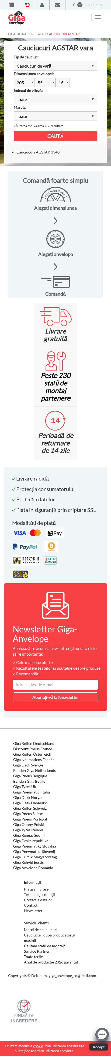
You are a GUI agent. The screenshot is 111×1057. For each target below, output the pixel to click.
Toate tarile (33, 956)
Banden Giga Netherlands (34, 770)
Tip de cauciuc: (26, 57)
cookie (38, 1046)
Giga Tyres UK (25, 786)
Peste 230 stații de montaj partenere (56, 386)
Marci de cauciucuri (40, 929)
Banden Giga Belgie (29, 781)
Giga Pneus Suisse (28, 813)
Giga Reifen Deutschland (33, 743)
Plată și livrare (36, 889)
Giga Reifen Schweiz (30, 808)
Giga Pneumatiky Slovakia (34, 846)
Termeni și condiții (39, 894)
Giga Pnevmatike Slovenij (34, 851)
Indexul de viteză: (28, 90)
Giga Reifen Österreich (32, 754)
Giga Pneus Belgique (30, 775)
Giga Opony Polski (28, 824)
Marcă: (20, 107)
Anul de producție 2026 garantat (51, 962)
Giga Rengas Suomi (29, 835)
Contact (30, 905)
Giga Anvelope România (33, 867)
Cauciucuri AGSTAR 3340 (38, 152)
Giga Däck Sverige (28, 765)
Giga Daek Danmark (30, 803)
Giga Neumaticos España (33, 759)
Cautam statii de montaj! (44, 945)
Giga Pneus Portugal (30, 819)
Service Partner (37, 951)
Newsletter (33, 910)
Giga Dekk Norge (27, 797)
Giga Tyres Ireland (28, 830)
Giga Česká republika (30, 840)
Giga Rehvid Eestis (28, 862)
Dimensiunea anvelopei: (34, 73)
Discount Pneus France (32, 748)
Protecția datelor (38, 900)
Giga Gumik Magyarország (35, 857)
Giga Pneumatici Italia (31, 792)
